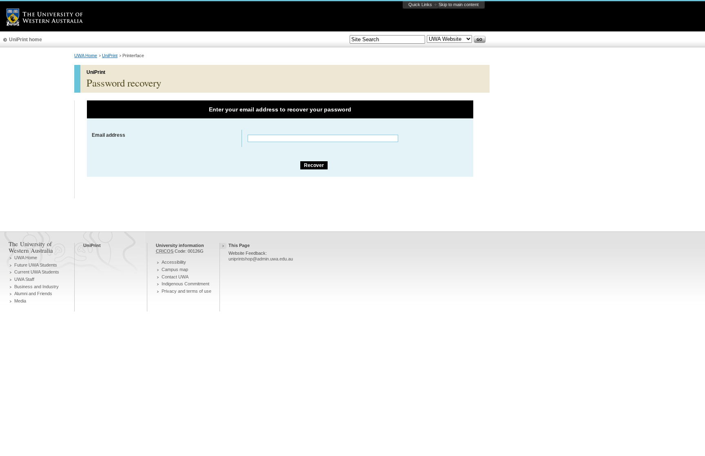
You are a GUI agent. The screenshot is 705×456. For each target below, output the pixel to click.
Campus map (175, 269)
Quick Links (420, 4)
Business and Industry (36, 286)
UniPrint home (25, 39)
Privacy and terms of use (186, 291)
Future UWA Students (35, 264)
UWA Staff (24, 279)
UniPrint (110, 55)
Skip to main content (459, 4)
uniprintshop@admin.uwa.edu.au (260, 258)
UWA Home (85, 55)
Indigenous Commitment (185, 283)
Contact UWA (175, 276)
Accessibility (174, 262)
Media (20, 300)
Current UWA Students (36, 271)
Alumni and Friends (33, 293)
